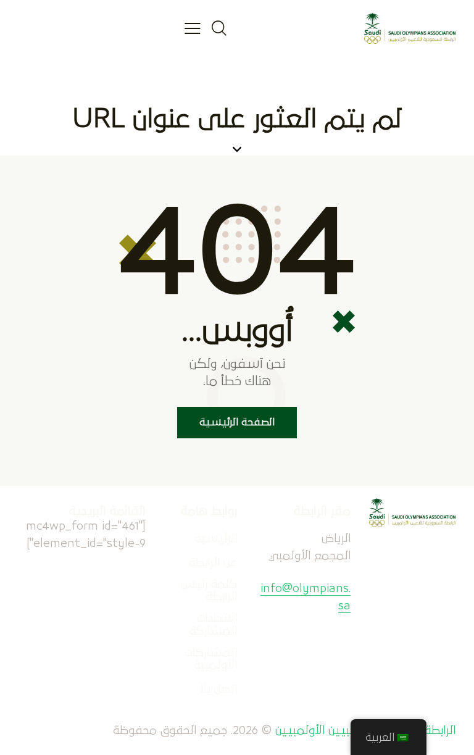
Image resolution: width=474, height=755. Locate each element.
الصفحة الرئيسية (237, 422)
